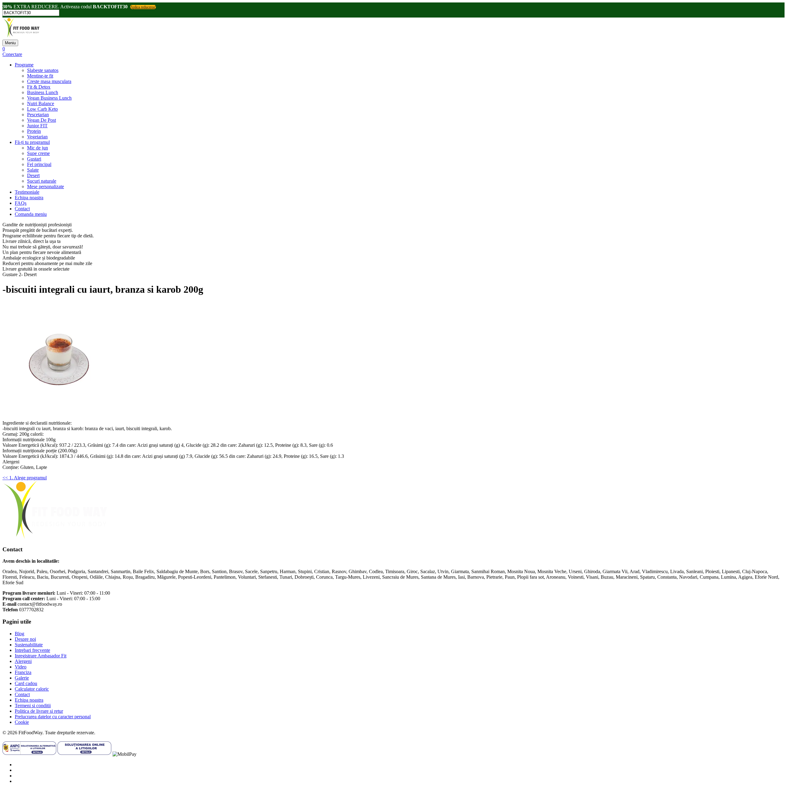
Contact (22, 208)
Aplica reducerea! (143, 7)
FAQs (20, 203)
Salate (33, 169)
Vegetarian (37, 136)
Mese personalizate (45, 186)
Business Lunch (42, 92)
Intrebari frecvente (32, 650)
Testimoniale (27, 192)
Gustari (34, 158)
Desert (33, 175)
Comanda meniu (31, 214)
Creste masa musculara (49, 81)
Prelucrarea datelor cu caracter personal (53, 716)
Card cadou (26, 683)
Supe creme (38, 153)
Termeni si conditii (33, 705)
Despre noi (25, 639)
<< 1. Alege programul (24, 477)
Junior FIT (37, 125)
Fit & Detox (38, 86)
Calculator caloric (32, 689)
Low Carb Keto (42, 109)
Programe (24, 64)
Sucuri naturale (41, 181)
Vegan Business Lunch (49, 98)
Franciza (23, 672)
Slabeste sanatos (42, 70)
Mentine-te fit (40, 75)
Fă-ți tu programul (32, 142)
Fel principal (39, 164)
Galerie (22, 677)
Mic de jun (37, 147)
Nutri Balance (40, 103)
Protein (34, 131)
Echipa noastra (29, 197)
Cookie (22, 722)
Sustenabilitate (29, 644)
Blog (19, 633)
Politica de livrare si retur (39, 711)
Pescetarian (38, 114)
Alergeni (23, 661)
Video (20, 666)
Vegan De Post (41, 120)
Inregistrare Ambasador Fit (40, 655)
